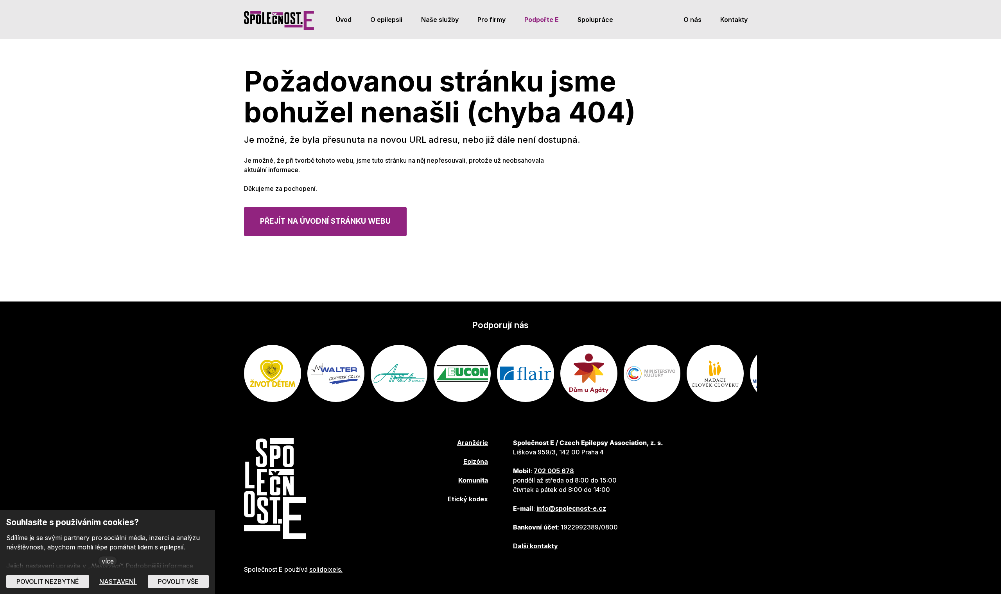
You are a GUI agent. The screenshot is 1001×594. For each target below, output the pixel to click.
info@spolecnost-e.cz (571, 508)
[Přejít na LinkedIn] (425, 522)
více (108, 561)
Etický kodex (468, 499)
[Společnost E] (279, 19)
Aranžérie (472, 443)
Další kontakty (535, 546)
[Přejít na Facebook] (383, 522)
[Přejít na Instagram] (446, 522)
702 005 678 (554, 471)
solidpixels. (326, 569)
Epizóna (475, 461)
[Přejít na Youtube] (404, 522)
